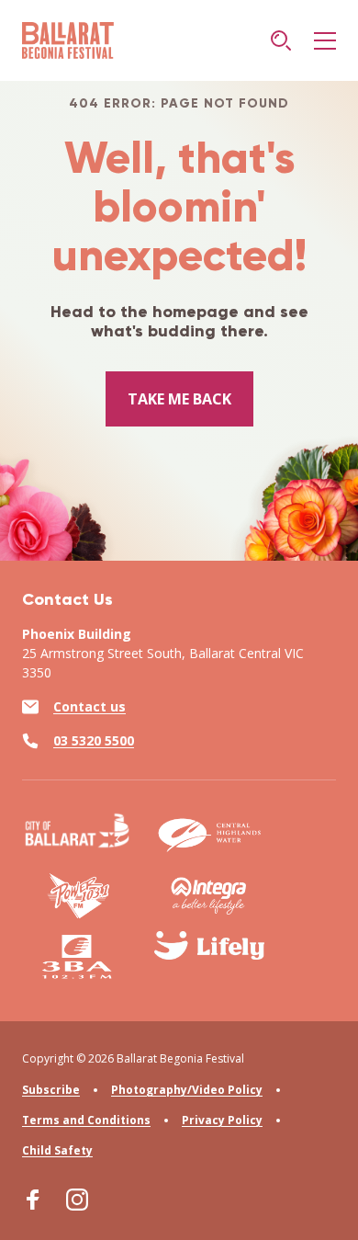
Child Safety (57, 1150)
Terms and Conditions (86, 1120)
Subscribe (51, 1090)
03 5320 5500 (93, 740)
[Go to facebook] (33, 1200)
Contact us (89, 706)
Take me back (179, 399)
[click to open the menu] (325, 40)
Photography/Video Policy (187, 1090)
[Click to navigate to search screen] (281, 40)
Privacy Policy (222, 1120)
